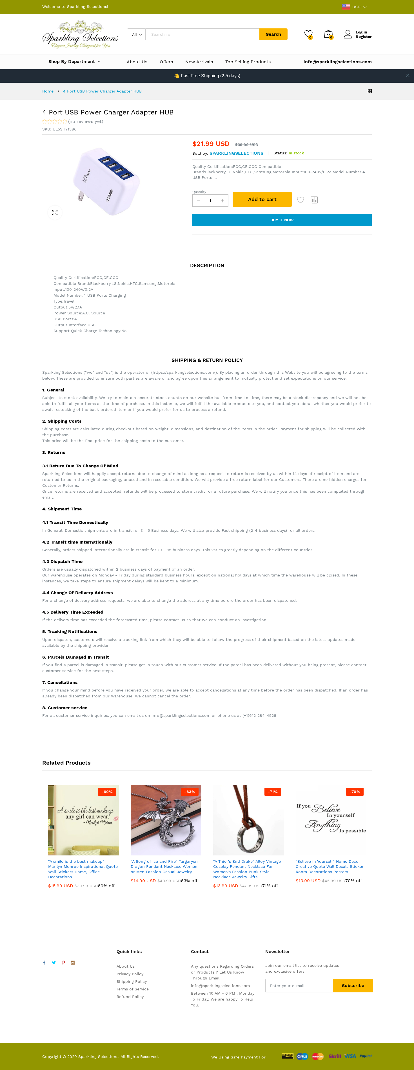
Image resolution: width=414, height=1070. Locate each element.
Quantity (199, 191)
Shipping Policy (132, 981)
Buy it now (282, 220)
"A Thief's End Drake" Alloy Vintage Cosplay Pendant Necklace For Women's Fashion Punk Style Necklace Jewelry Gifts (247, 869)
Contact (200, 951)
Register (364, 36)
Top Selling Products (248, 62)
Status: (280, 153)
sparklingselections (236, 153)
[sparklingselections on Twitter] (54, 963)
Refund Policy (130, 996)
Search (273, 34)
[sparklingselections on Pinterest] (63, 963)
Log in (361, 32)
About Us (137, 62)
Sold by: (200, 153)
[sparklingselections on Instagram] (73, 963)
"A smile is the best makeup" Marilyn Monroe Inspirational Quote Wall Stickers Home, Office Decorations (83, 869)
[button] (72, 122)
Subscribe (353, 985)
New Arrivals (199, 62)
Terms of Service (133, 989)
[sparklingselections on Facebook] (44, 963)
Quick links (129, 951)
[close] (408, 75)
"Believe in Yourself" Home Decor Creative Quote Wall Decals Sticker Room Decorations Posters (330, 866)
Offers (166, 62)
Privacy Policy (130, 974)
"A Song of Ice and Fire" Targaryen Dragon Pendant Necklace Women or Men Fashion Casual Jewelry (164, 866)
